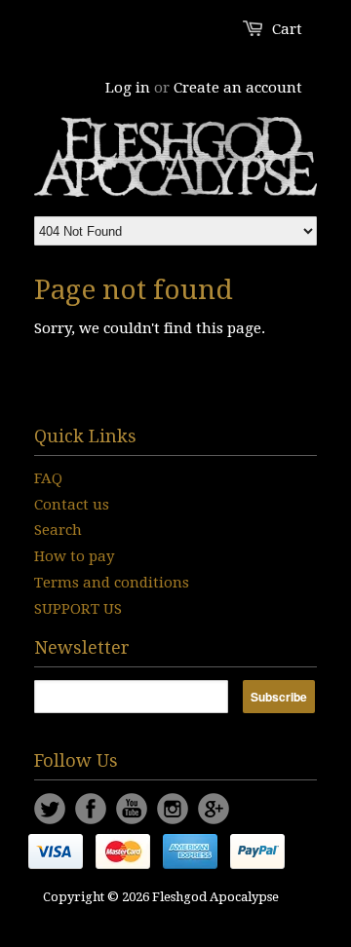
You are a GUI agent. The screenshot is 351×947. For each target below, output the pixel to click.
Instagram (172, 808)
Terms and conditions (111, 582)
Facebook (90, 808)
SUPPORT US (78, 609)
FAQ (48, 478)
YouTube (131, 808)
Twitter (49, 808)
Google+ (213, 808)
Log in (127, 87)
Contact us (71, 504)
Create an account (238, 87)
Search (58, 530)
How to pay (74, 556)
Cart (287, 29)
